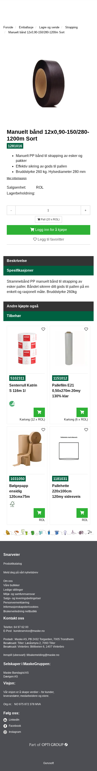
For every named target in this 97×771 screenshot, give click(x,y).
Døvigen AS (10, 676)
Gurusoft (48, 763)
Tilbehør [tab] (14, 316)
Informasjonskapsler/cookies (20, 606)
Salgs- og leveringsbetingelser (22, 598)
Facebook (14, 725)
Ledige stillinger (13, 589)
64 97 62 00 (21, 627)
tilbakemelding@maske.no (43, 655)
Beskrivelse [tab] (17, 261)
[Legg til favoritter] (43, 329)
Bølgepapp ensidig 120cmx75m (19, 491)
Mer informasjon (17, 178)
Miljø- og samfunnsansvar (19, 594)
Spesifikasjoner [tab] (20, 270)
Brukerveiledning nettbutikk (20, 611)
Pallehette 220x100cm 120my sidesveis (66, 491)
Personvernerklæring (16, 602)
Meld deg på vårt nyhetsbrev (20, 572)
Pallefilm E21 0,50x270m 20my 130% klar (66, 390)
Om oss (8, 581)
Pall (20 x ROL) (50, 219)
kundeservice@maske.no (29, 630)
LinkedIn (13, 719)
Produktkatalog (12, 563)
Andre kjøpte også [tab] (22, 306)
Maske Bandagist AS (16, 672)
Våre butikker (11, 585)
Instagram (14, 731)
